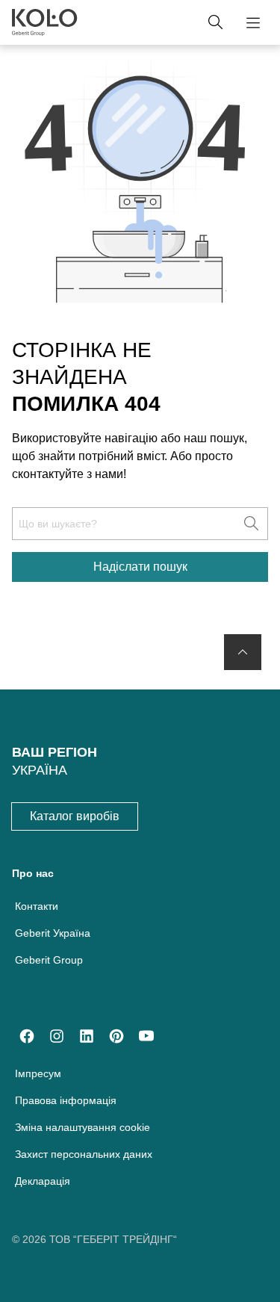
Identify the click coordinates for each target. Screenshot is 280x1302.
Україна (39, 770)
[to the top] (242, 652)
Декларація (42, 1181)
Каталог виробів (74, 816)
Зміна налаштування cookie (82, 1127)
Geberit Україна (52, 933)
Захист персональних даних (83, 1154)
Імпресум (38, 1073)
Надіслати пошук (140, 566)
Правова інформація (65, 1100)
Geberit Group (49, 960)
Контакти (36, 906)
